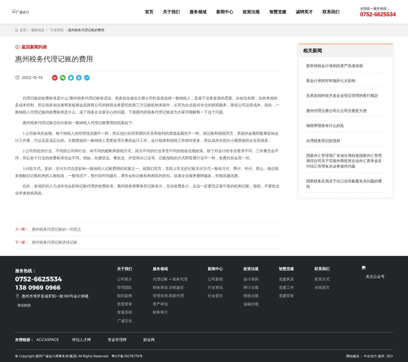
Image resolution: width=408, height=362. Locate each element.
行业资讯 (57, 30)
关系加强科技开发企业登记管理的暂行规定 (342, 95)
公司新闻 (215, 279)
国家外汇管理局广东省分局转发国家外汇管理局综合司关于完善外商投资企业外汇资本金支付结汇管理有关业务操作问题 (344, 161)
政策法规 (251, 11)
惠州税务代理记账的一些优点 (56, 229)
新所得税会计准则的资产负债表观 (334, 65)
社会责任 (215, 295)
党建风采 (286, 279)
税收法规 (251, 295)
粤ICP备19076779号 (127, 356)
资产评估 (160, 304)
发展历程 (124, 312)
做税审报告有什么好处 (325, 125)
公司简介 (124, 279)
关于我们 (171, 11)
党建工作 (286, 287)
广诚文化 (124, 320)
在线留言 (322, 287)
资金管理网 (117, 339)
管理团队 (124, 287)
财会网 (149, 339)
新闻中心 (224, 11)
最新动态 (37, 30)
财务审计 (160, 312)
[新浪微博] (55, 77)
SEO (389, 356)
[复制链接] (87, 77)
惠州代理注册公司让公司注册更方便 (336, 110)
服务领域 (198, 11)
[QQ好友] (71, 77)
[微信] (63, 77)
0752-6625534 (378, 14)
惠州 (381, 356)
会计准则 (251, 279)
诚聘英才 (304, 11)
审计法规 (251, 287)
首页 (149, 11)
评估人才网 (81, 339)
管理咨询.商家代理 (168, 295)
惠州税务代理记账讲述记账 (54, 242)
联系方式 (322, 279)
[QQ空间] (79, 77)
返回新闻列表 (34, 46)
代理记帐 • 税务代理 (170, 279)
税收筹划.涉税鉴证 (168, 287)
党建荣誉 (286, 295)
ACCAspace (47, 339)
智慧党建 (277, 11)
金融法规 (251, 304)
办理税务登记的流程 (323, 140)
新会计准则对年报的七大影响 (330, 80)
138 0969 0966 (37, 287)
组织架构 (124, 295)
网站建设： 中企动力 (361, 356)
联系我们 (331, 11)
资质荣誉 (124, 304)
